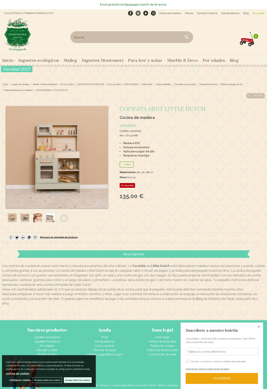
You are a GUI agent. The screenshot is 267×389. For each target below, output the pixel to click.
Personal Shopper (104, 350)
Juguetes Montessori (102, 60)
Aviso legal (162, 337)
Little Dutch (128, 125)
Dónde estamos (230, 13)
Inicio (7, 60)
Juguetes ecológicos (47, 337)
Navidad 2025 (16, 69)
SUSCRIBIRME (222, 378)
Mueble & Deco (47, 354)
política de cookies (18, 373)
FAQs (104, 337)
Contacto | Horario (207, 13)
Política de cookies (162, 345)
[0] (247, 38)
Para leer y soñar (47, 350)
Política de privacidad (162, 341)
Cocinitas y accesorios (130, 130)
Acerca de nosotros (170, 13)
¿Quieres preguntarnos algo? (104, 354)
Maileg (70, 60)
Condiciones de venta (162, 354)
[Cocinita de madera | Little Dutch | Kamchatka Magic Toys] (57, 157)
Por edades (47, 345)
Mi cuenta (258, 13)
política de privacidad (235, 361)
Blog (246, 13)
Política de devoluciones (162, 350)
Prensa (189, 13)
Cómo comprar (105, 345)
